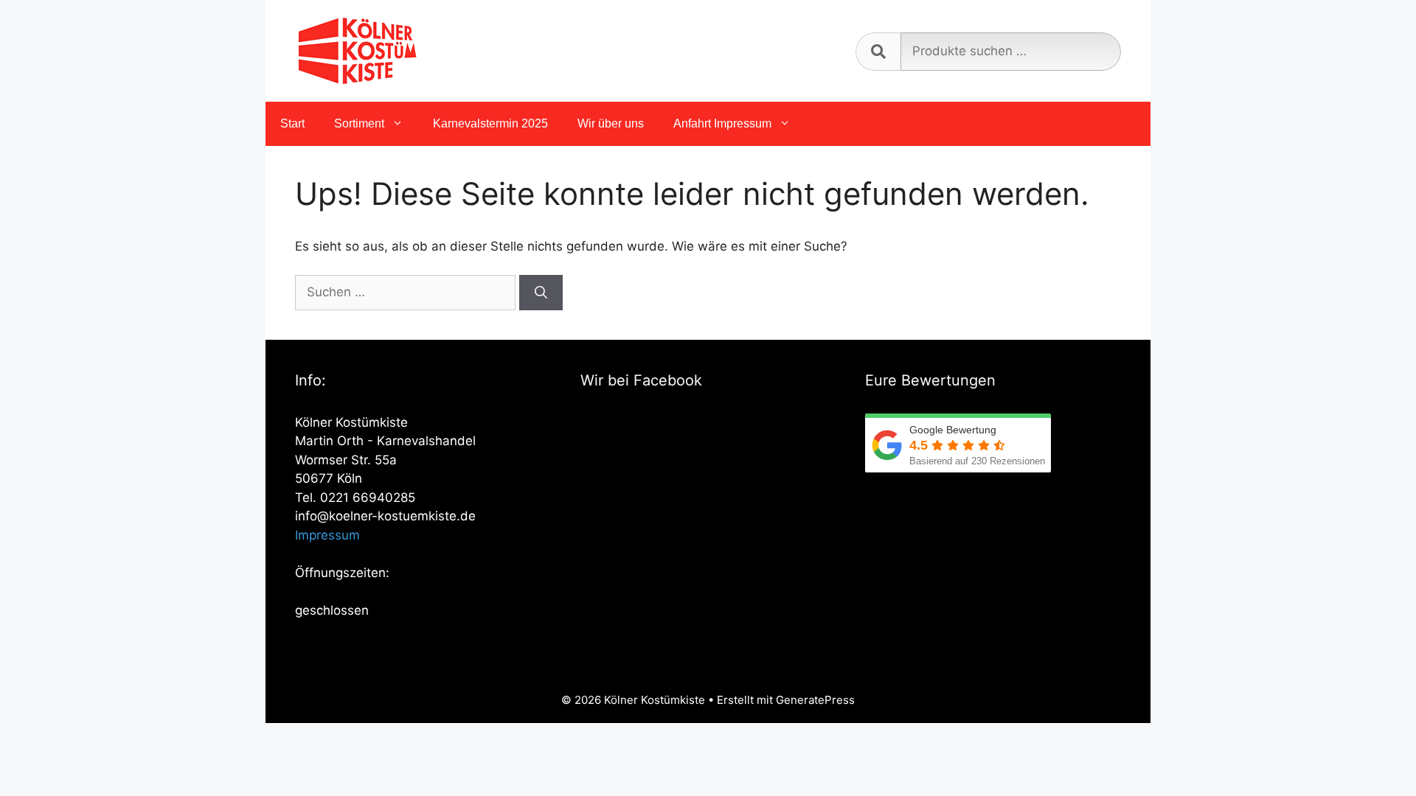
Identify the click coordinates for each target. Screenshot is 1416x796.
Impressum (327, 535)
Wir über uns (610, 123)
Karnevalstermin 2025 (490, 123)
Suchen (878, 51)
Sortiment (359, 123)
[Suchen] (541, 292)
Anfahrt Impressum (722, 123)
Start (292, 123)
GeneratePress (815, 700)
